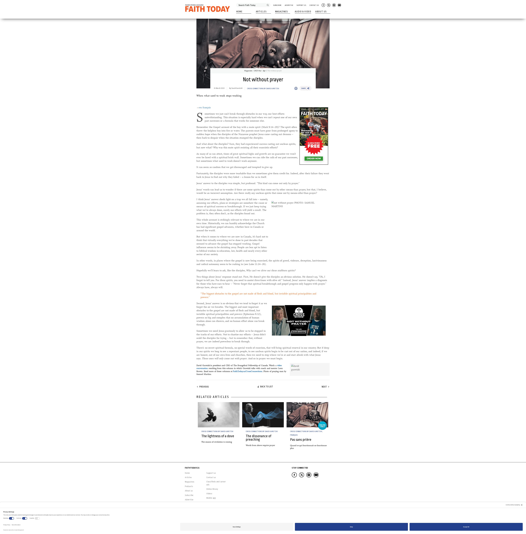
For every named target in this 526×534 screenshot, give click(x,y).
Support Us (301, 5)
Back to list (266, 386)
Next (324, 386)
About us (189, 491)
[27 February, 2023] (307, 414)
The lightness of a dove (217, 436)
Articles (261, 11)
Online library (212, 489)
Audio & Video (303, 11)
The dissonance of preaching (258, 437)
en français (205, 107)
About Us (321, 11)
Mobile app (211, 498)
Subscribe (277, 5)
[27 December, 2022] (218, 414)
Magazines (281, 11)
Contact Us (314, 5)
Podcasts (189, 486)
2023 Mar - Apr (260, 71)
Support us (211, 473)
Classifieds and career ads (216, 483)
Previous (204, 386)
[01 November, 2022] (263, 414)
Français (294, 435)
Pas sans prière (300, 439)
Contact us (211, 477)
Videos (209, 493)
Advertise (289, 5)
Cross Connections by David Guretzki (263, 89)
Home (239, 11)
